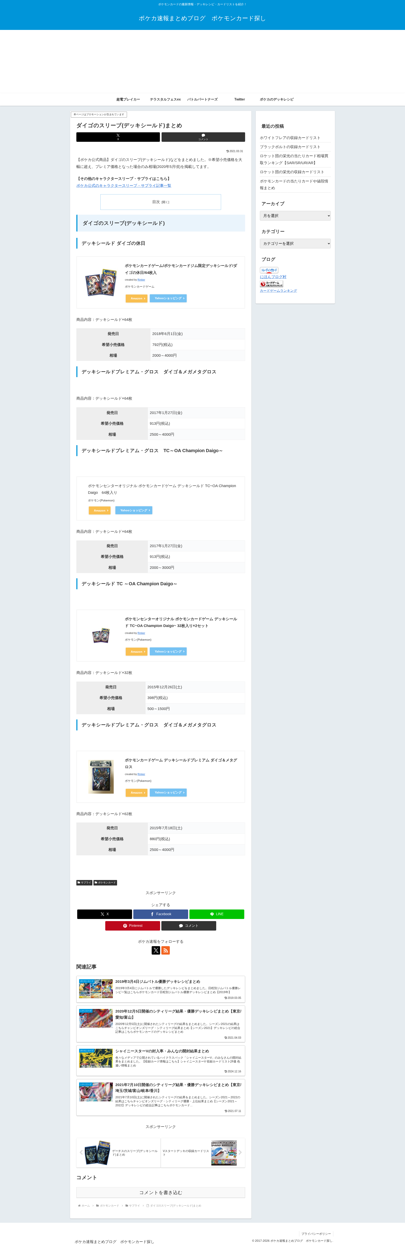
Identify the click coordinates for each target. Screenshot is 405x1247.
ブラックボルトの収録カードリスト (290, 147)
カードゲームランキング (278, 290)
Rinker (141, 279)
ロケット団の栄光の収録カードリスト (292, 172)
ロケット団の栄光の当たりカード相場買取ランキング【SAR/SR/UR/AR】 (294, 159)
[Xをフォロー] (156, 950)
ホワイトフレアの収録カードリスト (290, 138)
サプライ (86, 882)
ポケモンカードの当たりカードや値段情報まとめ (294, 184)
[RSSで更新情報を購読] (165, 950)
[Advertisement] (202, 61)
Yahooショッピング (168, 298)
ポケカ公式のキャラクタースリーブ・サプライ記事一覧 (123, 186)
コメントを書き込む (160, 1192)
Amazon (136, 298)
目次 (156, 202)
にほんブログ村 (273, 277)
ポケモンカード (107, 882)
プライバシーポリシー (316, 1233)
